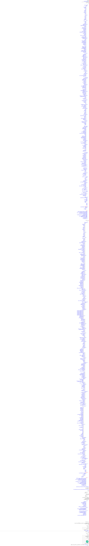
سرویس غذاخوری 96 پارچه (80, 311)
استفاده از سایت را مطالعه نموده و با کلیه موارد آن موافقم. (79, 544)
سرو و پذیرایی (84, 85)
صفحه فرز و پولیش (81, 429)
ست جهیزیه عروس (81, 317)
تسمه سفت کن (84, 155)
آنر (84, 226)
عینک (86, 203)
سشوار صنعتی (81, 410)
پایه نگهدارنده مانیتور (83, 48)
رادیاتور (85, 112)
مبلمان (85, 124)
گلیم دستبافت (81, 350)
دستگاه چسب (81, 419)
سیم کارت (85, 61)
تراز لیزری (82, 409)
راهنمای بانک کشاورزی (84, 215)
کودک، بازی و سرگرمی (84, 176)
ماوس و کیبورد (84, 38)
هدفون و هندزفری (84, 36)
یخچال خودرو (84, 173)
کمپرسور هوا (81, 408)
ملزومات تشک (84, 148)
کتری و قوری (84, 89)
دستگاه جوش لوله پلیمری (80, 414)
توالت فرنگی (84, 132)
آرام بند (85, 171)
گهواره (85, 186)
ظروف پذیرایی (84, 195)
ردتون (85, 14)
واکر (85, 135)
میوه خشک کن (83, 324)
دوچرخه (86, 177)
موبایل (86, 5)
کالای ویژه (86, 472)
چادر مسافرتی (84, 175)
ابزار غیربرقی (83, 424)
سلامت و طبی (85, 126)
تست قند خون (84, 131)
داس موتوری (81, 422)
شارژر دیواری (83, 276)
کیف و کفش (83, 462)
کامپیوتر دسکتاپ (84, 46)
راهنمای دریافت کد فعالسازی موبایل (82, 482)
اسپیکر (84, 251)
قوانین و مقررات (85, 218)
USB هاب (83, 266)
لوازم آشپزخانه (85, 84)
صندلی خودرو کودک (83, 184)
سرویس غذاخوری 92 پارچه (80, 312)
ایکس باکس (84, 180)
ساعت (86, 200)
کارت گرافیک (84, 44)
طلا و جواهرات (85, 199)
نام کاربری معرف (87, 543)
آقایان (85, 202)
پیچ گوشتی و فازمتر (81, 425)
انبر (82, 426)
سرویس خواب (83, 390)
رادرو (85, 178)
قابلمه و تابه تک (84, 87)
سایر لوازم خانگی (85, 114)
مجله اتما (85, 501)
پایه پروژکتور (84, 68)
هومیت (85, 496)
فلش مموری (84, 28)
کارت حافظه (84, 64)
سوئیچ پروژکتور (84, 67)
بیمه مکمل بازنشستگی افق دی (82, 512)
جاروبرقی (85, 80)
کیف (85, 471)
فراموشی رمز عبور (86, 530)
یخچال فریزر (84, 78)
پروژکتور (85, 69)
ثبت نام (88, 531)
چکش (82, 433)
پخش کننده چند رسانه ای (83, 96)
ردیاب (84, 440)
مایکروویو (85, 102)
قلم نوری (83, 243)
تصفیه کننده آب (83, 364)
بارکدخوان (85, 32)
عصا (85, 134)
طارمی (82, 476)
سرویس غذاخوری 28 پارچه (80, 313)
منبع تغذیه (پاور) (84, 41)
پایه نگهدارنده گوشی (83, 59)
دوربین (85, 270)
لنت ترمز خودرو (84, 153)
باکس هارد (85, 29)
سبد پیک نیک (81, 318)
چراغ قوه (85, 30)
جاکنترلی (85, 105)
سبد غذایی (85, 208)
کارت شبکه (83, 299)
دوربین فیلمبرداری (84, 56)
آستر (85, 179)
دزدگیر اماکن (83, 247)
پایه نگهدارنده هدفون (83, 50)
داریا (85, 13)
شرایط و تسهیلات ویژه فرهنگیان (82, 506)
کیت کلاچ (85, 154)
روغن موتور (84, 160)
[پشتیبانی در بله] (87, 541)
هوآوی (85, 7)
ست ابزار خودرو (81, 435)
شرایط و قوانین (86, 544)
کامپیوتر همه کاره (83, 264)
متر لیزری (82, 411)
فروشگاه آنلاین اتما (86, 486)
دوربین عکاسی (84, 55)
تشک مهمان (84, 146)
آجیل (84, 474)
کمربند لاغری (84, 130)
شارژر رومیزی (84, 60)
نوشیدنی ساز (83, 325)
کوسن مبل (83, 359)
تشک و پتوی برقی (84, 136)
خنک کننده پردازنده (84, 40)
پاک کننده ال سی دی (83, 106)
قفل (85, 170)
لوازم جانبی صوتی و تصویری (84, 104)
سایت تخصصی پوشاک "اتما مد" (83, 197)
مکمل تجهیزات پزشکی (83, 137)
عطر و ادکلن (84, 467)
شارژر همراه (84, 57)
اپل (85, 6)
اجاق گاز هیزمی (83, 442)
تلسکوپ (85, 53)
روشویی (85, 116)
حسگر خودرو (84, 157)
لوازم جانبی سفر (85, 172)
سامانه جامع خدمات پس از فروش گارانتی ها (82, 214)
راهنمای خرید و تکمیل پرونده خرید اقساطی (82, 211)
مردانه (85, 465)
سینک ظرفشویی (83, 322)
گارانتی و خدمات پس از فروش (82, 511)
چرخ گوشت (84, 94)
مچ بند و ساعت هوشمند (83, 25)
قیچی (82, 432)
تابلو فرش (82, 348)
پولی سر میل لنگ (84, 158)
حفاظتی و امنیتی (85, 168)
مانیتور (85, 26)
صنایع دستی (86, 193)
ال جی (85, 8)
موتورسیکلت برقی (84, 165)
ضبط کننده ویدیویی (82, 245)
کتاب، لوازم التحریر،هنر (81, 486)
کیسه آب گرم (84, 139)
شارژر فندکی (84, 58)
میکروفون (85, 34)
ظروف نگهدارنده (81, 316)
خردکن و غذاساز (84, 92)
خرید (86, 510)
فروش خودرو (84, 514)
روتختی (85, 149)
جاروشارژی (84, 81)
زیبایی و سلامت (85, 362)
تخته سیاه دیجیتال (84, 31)
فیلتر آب (85, 129)
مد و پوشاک (86, 463)
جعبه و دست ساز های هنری (83, 194)
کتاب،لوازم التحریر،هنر (84, 458)
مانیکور (84, 383)
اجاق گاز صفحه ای (84, 100)
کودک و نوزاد (85, 182)
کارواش (84, 401)
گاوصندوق (85, 169)
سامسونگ (83, 224)
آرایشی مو (85, 142)
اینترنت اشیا (83, 301)
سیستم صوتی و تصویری (83, 161)
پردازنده (84, 262)
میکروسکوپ (84, 54)
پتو (84, 388)
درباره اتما (85, 505)
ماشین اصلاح (81, 379)
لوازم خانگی (86, 77)
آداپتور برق (85, 107)
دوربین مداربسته (84, 27)
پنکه (85, 111)
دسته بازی (85, 52)
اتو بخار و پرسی (83, 306)
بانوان (85, 201)
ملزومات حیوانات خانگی (83, 457)
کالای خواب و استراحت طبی (82, 133)
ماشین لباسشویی (84, 79)
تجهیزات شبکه (85, 73)
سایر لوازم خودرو (84, 163)
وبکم (85, 39)
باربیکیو (85, 101)
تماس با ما (85, 504)
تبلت (85, 237)
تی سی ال (85, 12)
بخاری (85, 109)
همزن (85, 88)
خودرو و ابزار (85, 152)
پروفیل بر (82, 416)
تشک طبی (85, 145)
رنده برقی (82, 413)
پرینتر (85, 71)
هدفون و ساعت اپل (83, 37)
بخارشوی (85, 82)
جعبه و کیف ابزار (81, 427)
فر (85, 103)
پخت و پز (86, 99)
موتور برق (82, 412)
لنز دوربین (85, 65)
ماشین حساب (84, 33)
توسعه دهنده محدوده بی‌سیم (82, 75)
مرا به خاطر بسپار (86, 529)
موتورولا (85, 11)
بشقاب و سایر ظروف (82, 315)
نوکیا (85, 9)
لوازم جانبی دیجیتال (83, 241)
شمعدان (85, 123)
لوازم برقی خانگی (84, 302)
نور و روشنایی (84, 119)
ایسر (85, 18)
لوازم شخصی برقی (85, 140)
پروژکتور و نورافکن (81, 420)
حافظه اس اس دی (84, 42)
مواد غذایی (86, 207)
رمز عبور (88, 528)
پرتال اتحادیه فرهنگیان (83, 502)
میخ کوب (82, 415)
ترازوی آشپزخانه (83, 320)
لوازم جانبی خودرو (85, 159)
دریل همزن (82, 423)
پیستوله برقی (81, 418)
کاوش (85, 495)
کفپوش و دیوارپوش (83, 121)
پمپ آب (82, 421)
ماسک (84, 366)
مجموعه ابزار (81, 436)
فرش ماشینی (81, 349)
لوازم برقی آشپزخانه (85, 91)
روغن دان (82, 434)
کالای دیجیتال (85, 222)
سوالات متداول (83, 484)
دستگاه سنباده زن (81, 417)
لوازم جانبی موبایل (84, 274)
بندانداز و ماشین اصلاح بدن (80, 381)
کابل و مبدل (84, 63)
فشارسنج (85, 138)
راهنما (86, 210)
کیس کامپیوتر (84, 43)
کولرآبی (85, 110)
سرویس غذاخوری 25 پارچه (80, 310)
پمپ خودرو (84, 156)
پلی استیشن (84, 181)
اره (82, 431)
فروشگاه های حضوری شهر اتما (82, 509)
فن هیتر (85, 113)
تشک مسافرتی (83, 386)
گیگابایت (85, 19)
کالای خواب (86, 144)
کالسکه (85, 183)
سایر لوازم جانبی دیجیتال (83, 35)
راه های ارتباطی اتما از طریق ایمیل (83, 213)
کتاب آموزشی (84, 192)
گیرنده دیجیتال (84, 98)
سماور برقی (81, 326)
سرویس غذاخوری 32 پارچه (80, 314)
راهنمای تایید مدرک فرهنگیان (84, 216)
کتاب (86, 191)
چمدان (85, 174)
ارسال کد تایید (87, 536)
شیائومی (85, 10)
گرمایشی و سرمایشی (84, 108)
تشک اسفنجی (84, 150)
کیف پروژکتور (84, 66)
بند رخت (85, 117)
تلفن (84, 297)
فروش (86, 507)
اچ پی (85, 16)
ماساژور (84, 370)
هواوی (84, 239)
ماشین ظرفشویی (82, 304)
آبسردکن (84, 308)
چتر (85, 469)
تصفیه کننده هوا (84, 128)
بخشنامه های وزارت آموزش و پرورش (81, 508)
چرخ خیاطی (84, 83)
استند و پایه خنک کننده (82, 268)
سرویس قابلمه (84, 86)
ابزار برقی (85, 167)
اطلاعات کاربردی (85, 217)
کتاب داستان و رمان (82, 460)
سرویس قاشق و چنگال (83, 90)
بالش (85, 147)
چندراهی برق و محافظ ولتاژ (81, 249)
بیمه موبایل (84, 62)
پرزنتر (84, 295)
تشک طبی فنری (83, 384)
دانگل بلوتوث (84, 51)
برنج (85, 209)
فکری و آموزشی (84, 188)
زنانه (86, 198)
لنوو (85, 17)
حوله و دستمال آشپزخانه (83, 115)
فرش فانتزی (81, 351)
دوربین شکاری (83, 272)
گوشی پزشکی (84, 127)
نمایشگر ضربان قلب (82, 368)
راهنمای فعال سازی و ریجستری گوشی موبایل (82, 212)
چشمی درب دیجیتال (82, 438)
